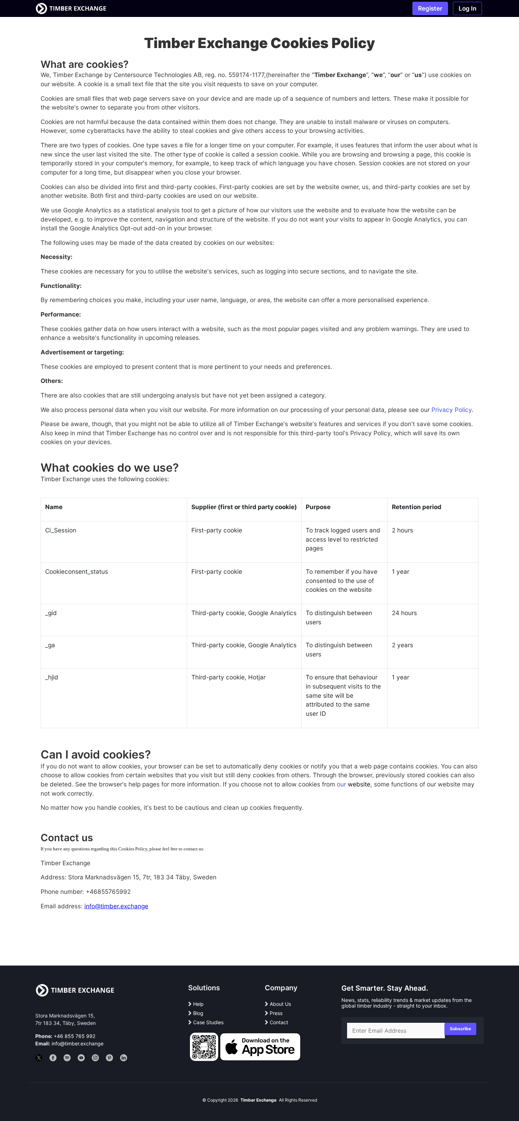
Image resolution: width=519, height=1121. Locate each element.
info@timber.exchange (77, 1043)
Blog (198, 1013)
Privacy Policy (451, 409)
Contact (279, 1022)
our (341, 784)
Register (430, 8)
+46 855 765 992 (74, 1036)
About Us (280, 1004)
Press (276, 1013)
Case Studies (208, 1022)
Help (198, 1004)
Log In (467, 8)
